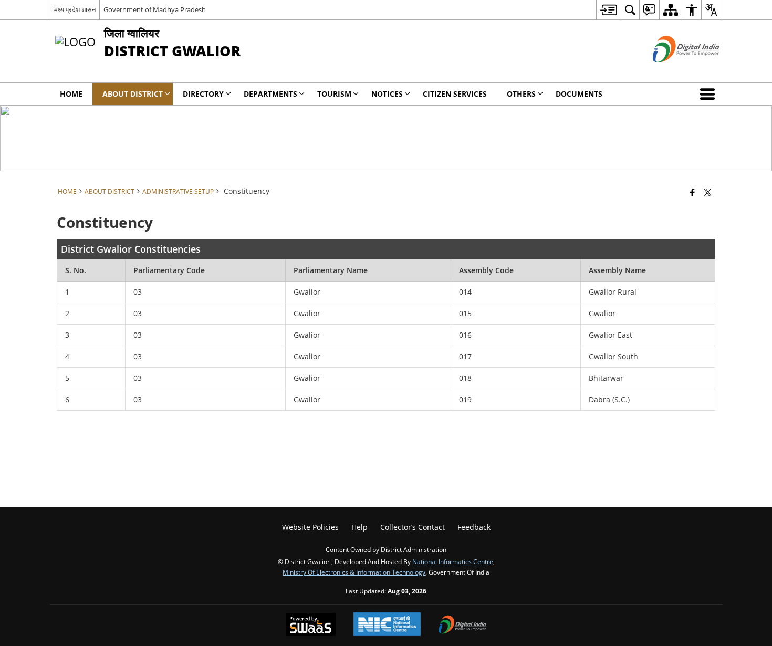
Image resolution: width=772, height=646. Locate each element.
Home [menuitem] (71, 94)
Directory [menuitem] (203, 94)
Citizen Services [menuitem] (455, 94)
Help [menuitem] (359, 527)
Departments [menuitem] (270, 94)
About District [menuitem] (132, 94)
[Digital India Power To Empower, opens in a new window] (463, 625)
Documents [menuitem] (579, 94)
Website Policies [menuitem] (310, 527)
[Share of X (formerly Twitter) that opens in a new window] (707, 192)
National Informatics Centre (452, 561)
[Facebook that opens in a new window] (692, 192)
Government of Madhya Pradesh (154, 9)
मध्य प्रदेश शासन (75, 9)
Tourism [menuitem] (334, 94)
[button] (709, 94)
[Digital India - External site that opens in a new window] (673, 71)
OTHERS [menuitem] (521, 94)
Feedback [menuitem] (474, 527)
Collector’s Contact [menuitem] (412, 527)
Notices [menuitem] (387, 94)
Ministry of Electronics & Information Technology (354, 572)
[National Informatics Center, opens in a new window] (387, 625)
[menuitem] (608, 9)
